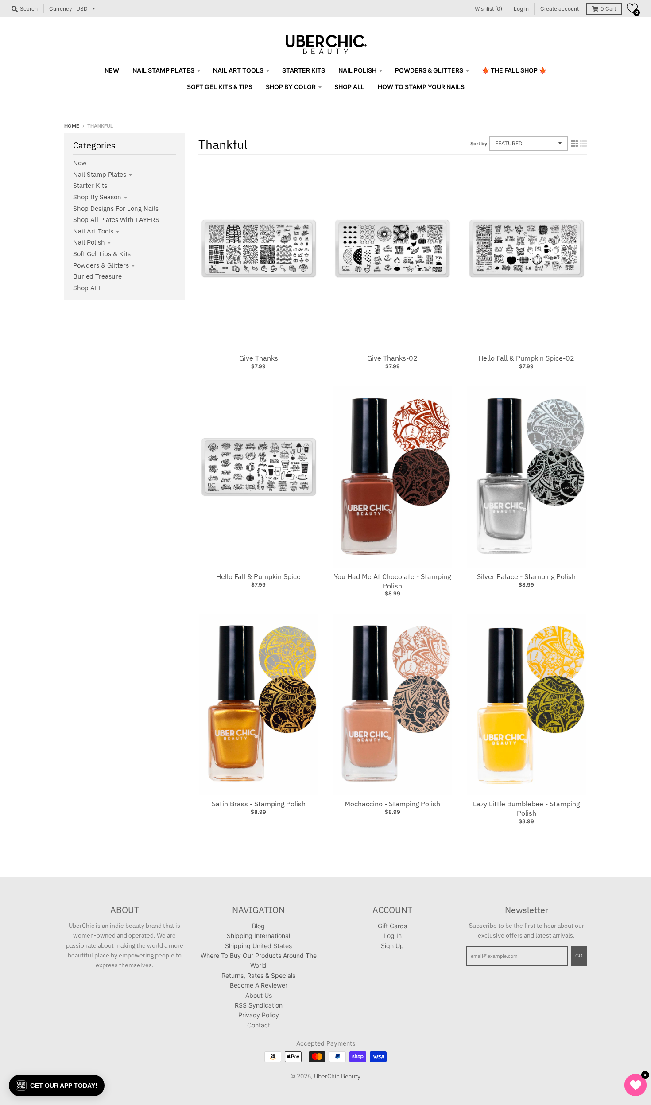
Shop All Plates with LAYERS (116, 219)
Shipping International (258, 935)
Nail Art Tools (93, 231)
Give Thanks (258, 358)
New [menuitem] (112, 70)
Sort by (478, 143)
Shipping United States (258, 945)
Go (578, 956)
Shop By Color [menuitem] (291, 86)
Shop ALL (87, 288)
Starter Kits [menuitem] (303, 70)
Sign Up (392, 945)
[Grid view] (574, 143)
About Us (258, 995)
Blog (258, 926)
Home (71, 126)
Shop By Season (97, 197)
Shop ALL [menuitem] (349, 86)
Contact (258, 1025)
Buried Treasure (97, 276)
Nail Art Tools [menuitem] (238, 70)
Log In (393, 935)
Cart (608, 8)
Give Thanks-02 (392, 358)
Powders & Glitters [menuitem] (429, 70)
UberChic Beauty (337, 1076)
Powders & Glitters (101, 265)
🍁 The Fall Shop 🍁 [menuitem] (514, 70)
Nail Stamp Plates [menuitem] (163, 70)
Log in (521, 8)
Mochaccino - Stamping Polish (392, 803)
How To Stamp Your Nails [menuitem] (421, 86)
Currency (60, 8)
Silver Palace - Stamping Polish (526, 576)
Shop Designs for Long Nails (116, 208)
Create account (559, 8)
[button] (632, 8)
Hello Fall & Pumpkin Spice (258, 576)
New (80, 163)
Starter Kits (90, 185)
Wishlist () (488, 8)
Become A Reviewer (258, 985)
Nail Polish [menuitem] (357, 70)
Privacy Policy (258, 1015)
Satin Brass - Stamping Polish (259, 803)
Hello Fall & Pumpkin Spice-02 (526, 358)
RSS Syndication (259, 1005)
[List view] (583, 143)
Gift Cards (392, 926)
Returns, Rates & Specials (258, 975)
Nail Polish (89, 242)
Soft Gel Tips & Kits (102, 253)
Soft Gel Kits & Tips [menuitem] (219, 86)
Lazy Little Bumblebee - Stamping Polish (526, 808)
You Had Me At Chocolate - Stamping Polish (392, 581)
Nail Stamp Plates (99, 174)
